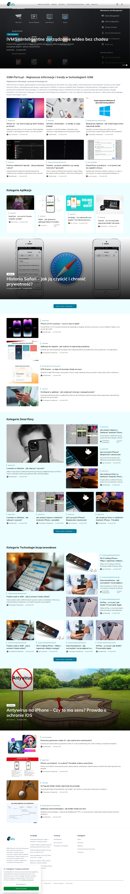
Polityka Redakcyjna (58, 883)
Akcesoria (94, 4)
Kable (87, 4)
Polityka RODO (47, 883)
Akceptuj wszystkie (21, 888)
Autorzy (57, 836)
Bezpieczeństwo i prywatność (96, 120)
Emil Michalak (10, 50)
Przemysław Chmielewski (14, 288)
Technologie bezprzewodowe (75, 4)
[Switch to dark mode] (122, 4)
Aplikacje (54, 4)
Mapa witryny (69, 883)
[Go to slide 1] (123, 65)
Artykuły (33, 836)
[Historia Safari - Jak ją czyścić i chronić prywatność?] (65, 268)
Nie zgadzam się (21, 884)
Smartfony (62, 4)
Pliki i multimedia (12, 34)
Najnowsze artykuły (43, 4)
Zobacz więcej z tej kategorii (64, 306)
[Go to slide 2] (124, 65)
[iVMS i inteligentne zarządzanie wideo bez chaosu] (65, 36)
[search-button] (117, 4)
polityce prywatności (28, 880)
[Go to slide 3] (126, 65)
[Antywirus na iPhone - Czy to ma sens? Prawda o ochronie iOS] (65, 699)
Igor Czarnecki (11, 719)
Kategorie (81, 836)
